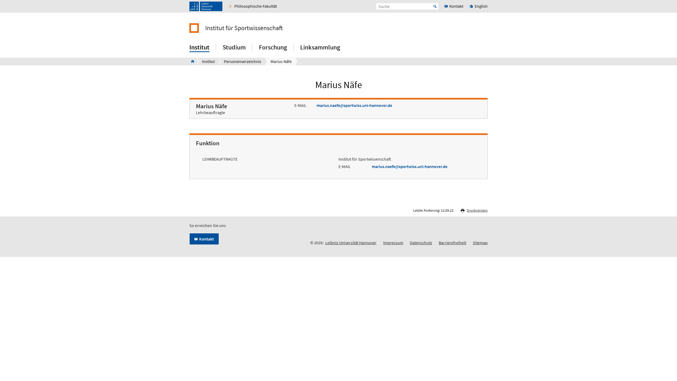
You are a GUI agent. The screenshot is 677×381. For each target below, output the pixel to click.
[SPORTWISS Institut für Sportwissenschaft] (191, 61)
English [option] (481, 6)
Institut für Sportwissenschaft (244, 28)
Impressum (393, 242)
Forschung (273, 47)
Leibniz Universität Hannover (351, 242)
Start (435, 6)
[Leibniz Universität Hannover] (205, 6)
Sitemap (480, 242)
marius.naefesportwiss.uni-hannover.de (354, 105)
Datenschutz (421, 242)
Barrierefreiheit (452, 242)
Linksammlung (320, 47)
